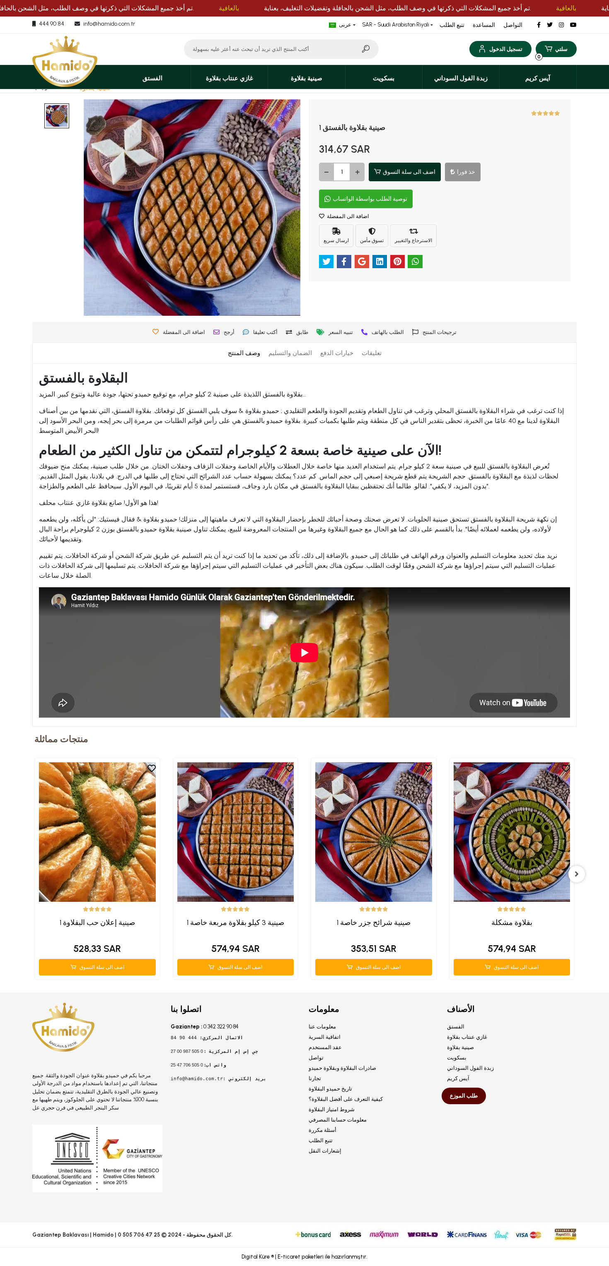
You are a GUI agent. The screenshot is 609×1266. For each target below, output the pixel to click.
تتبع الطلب (452, 25)
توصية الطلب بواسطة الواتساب (370, 198)
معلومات (324, 1009)
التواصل (512, 25)
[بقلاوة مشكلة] (512, 832)
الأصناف (461, 1009)
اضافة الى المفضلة (347, 216)
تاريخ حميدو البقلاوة (330, 1089)
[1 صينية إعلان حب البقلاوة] (97, 832)
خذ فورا (466, 171)
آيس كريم (458, 1078)
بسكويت (456, 1058)
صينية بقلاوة (460, 1047)
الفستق (455, 1026)
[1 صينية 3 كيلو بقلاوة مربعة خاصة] (235, 832)
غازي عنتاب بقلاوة (467, 1037)
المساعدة (484, 25)
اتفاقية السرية (325, 1037)
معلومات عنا (322, 1026)
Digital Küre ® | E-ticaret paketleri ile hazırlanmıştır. (304, 1257)
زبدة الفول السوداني (470, 1068)
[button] (500, 49)
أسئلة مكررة (322, 1130)
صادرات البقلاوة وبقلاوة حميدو (342, 1068)
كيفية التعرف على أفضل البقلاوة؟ (346, 1099)
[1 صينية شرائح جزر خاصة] (373, 832)
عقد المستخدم (325, 1047)
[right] (576, 874)
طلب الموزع (464, 1096)
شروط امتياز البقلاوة (332, 1109)
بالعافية (229, 8)
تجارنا (315, 1078)
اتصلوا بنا (186, 1009)
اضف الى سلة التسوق (409, 171)
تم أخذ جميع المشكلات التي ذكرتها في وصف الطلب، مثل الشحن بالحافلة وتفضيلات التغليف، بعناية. (397, 8)
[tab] (244, 353)
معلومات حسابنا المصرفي (338, 1120)
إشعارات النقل (325, 1151)
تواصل (316, 1058)
